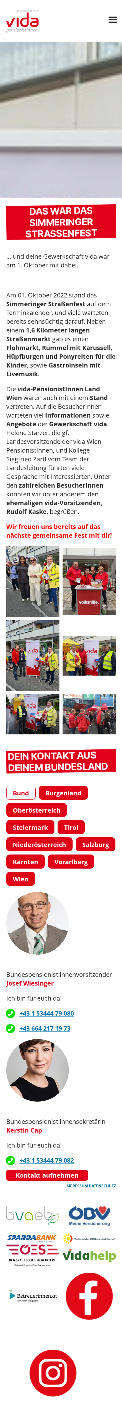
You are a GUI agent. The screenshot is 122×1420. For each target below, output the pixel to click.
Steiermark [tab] (30, 827)
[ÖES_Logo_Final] (33, 1255)
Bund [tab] (21, 793)
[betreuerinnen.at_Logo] (33, 1296)
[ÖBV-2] (89, 1216)
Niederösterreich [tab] (39, 844)
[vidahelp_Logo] (89, 1255)
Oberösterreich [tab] (36, 810)
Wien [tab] (20, 879)
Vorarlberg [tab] (71, 862)
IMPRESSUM (77, 1186)
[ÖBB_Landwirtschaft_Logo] (89, 1238)
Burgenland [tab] (63, 793)
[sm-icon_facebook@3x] (89, 1296)
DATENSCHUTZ (102, 1186)
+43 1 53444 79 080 (46, 1013)
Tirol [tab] (71, 827)
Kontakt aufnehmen (47, 1175)
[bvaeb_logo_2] (33, 1216)
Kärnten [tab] (25, 862)
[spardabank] (33, 1238)
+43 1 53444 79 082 (46, 1160)
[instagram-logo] (53, 1373)
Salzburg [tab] (95, 844)
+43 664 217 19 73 (44, 1028)
